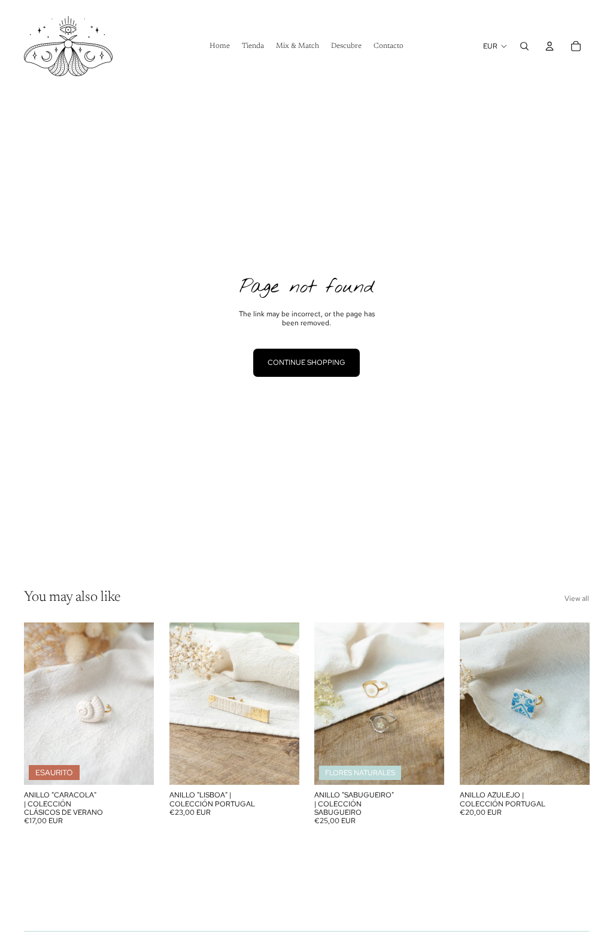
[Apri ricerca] (524, 46)
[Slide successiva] (144, 703)
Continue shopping (306, 362)
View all (577, 598)
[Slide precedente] (33, 703)
